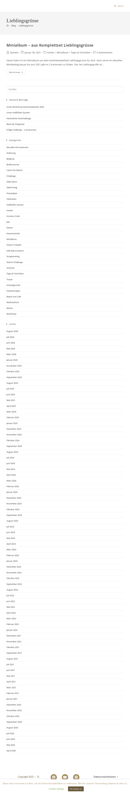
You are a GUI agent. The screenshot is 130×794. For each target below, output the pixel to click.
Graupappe (11, 193)
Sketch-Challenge (14, 262)
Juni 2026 (10, 342)
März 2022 (11, 618)
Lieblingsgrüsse (26, 25)
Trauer (9, 279)
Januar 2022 (11, 630)
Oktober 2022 (12, 578)
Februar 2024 (12, 486)
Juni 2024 (10, 463)
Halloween (11, 198)
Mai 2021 (10, 676)
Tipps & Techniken (80, 52)
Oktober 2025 (12, 371)
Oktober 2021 (12, 647)
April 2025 (11, 406)
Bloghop (10, 158)
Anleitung (11, 153)
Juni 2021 (10, 670)
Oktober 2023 (12, 509)
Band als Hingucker (15, 124)
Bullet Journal (12, 164)
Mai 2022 (10, 607)
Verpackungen (13, 290)
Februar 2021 (12, 693)
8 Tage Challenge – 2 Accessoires (21, 129)
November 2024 (14, 434)
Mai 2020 (10, 744)
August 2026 (12, 331)
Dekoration (11, 181)
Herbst (9, 210)
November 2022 (14, 572)
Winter (9, 308)
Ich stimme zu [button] (76, 789)
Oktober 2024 (12, 440)
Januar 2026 (11, 359)
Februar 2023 (12, 555)
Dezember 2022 (13, 566)
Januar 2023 (11, 561)
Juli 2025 (10, 388)
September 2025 (14, 377)
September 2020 (14, 721)
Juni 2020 (10, 739)
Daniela (14, 52)
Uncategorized (13, 285)
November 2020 (14, 710)
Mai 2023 (10, 538)
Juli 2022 (10, 595)
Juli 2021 (10, 664)
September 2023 (14, 515)
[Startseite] (7, 25)
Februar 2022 (12, 624)
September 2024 (14, 446)
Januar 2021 (11, 698)
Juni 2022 (10, 601)
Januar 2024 (11, 492)
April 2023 (11, 543)
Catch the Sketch (14, 170)
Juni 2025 (10, 394)
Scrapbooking (13, 256)
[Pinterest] (76, 777)
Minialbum (62, 52)
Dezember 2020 (13, 704)
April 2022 (11, 612)
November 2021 (14, 641)
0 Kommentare (104, 52)
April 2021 (11, 681)
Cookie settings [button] (56, 789)
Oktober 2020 (12, 716)
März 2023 (11, 549)
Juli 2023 (10, 526)
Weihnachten (12, 302)
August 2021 (12, 658)
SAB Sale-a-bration (15, 250)
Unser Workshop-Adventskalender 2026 (25, 106)
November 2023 (14, 503)
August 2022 (12, 589)
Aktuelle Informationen (17, 147)
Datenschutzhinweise (105, 776)
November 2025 (14, 365)
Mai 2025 (10, 400)
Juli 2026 (10, 337)
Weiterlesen (17, 71)
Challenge (11, 176)
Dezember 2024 (13, 428)
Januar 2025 (11, 423)
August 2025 (12, 383)
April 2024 (11, 474)
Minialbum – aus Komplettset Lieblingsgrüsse (50, 45)
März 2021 (11, 687)
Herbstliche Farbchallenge (18, 118)
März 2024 (11, 480)
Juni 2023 (10, 532)
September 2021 (14, 652)
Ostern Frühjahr (14, 244)
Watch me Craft (13, 296)
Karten (50, 52)
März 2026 (11, 354)
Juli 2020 (10, 733)
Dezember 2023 (13, 497)
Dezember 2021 (13, 635)
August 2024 (12, 452)
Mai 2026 (10, 348)
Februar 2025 (12, 417)
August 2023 (12, 520)
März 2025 (11, 411)
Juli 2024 (10, 457)
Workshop (11, 313)
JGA (8, 222)
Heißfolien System (15, 204)
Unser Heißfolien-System (18, 112)
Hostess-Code (13, 216)
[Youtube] (65, 777)
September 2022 (14, 584)
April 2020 (11, 750)
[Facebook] (54, 777)
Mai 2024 (10, 469)
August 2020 (12, 727)
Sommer (10, 267)
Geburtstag (11, 187)
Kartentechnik (13, 233)
